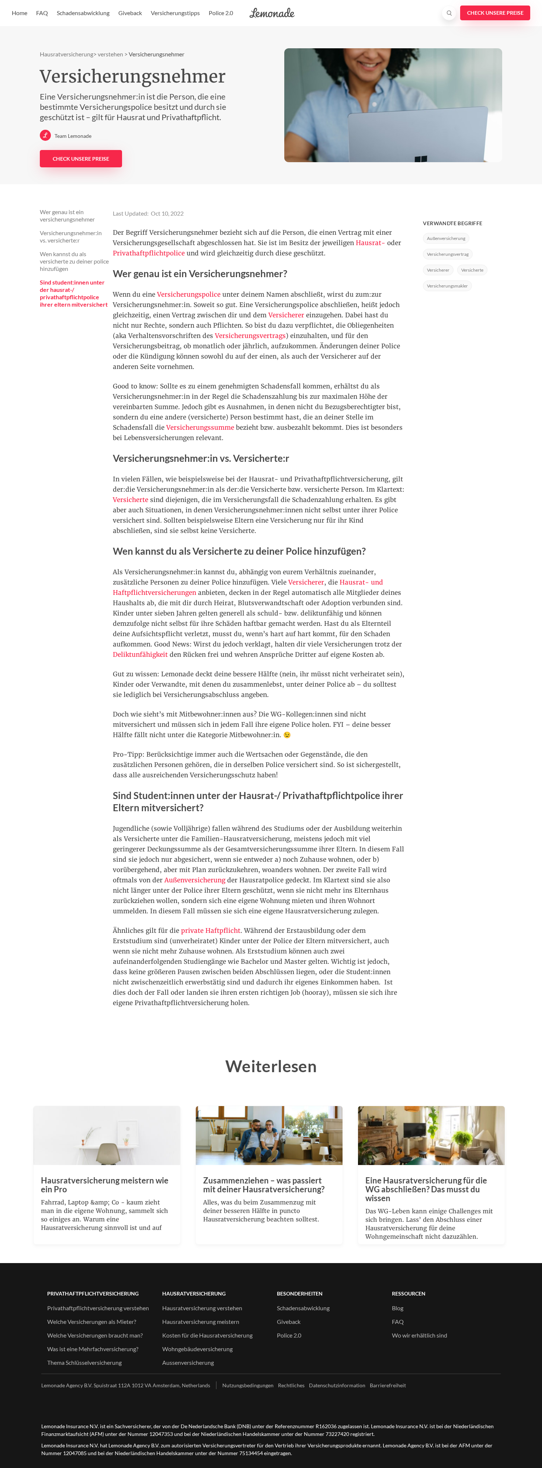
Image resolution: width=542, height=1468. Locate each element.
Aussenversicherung (188, 1362)
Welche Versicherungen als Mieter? (91, 1321)
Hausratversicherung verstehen (202, 1307)
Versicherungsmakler (447, 286)
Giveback (130, 12)
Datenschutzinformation (337, 1385)
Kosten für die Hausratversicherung (207, 1335)
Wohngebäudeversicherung (197, 1348)
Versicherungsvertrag (448, 254)
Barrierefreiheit (388, 1385)
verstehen (110, 53)
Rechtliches (291, 1385)
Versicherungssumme (201, 427)
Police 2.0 (221, 12)
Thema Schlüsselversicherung (84, 1362)
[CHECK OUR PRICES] (495, 13)
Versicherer (286, 315)
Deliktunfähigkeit (140, 655)
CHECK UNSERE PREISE (81, 159)
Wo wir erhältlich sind (419, 1335)
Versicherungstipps (175, 12)
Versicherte (472, 270)
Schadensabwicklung (83, 12)
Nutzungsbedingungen (248, 1385)
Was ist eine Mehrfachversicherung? (92, 1348)
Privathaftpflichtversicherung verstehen (98, 1307)
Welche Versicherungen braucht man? (95, 1335)
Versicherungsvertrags (250, 336)
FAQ (42, 12)
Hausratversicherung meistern (200, 1321)
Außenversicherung (194, 880)
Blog (397, 1307)
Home (19, 12)
